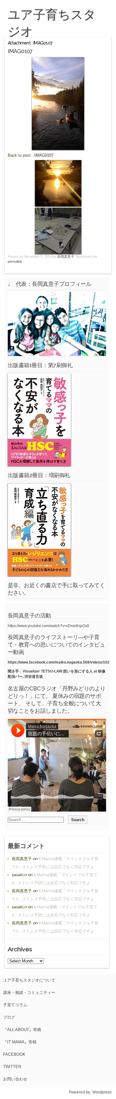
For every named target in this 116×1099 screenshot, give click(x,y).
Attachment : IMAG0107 (30, 42)
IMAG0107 (44, 155)
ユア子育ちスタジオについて (29, 980)
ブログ (9, 1017)
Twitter (12, 1066)
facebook (14, 1054)
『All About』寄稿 (22, 1029)
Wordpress (101, 1092)
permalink (15, 261)
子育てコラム (15, 1005)
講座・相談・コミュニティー (29, 992)
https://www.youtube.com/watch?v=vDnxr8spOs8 (48, 626)
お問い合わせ (15, 1079)
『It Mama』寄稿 (20, 1042)
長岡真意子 (65, 256)
